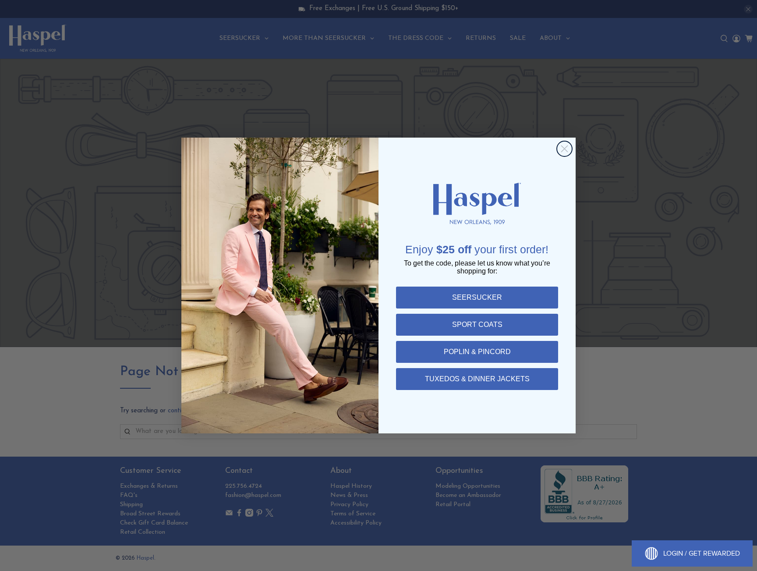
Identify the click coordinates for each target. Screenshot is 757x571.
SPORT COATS (477, 324)
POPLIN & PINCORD (477, 351)
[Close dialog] (564, 148)
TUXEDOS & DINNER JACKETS (477, 379)
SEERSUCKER (477, 297)
